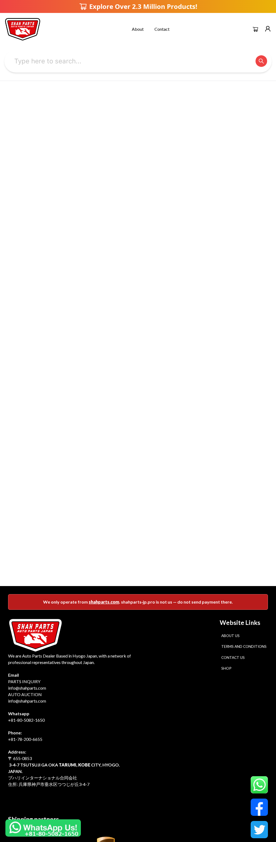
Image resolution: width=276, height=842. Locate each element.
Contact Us (233, 657)
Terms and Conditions (244, 646)
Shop (226, 668)
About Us (230, 636)
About (138, 29)
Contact (162, 29)
